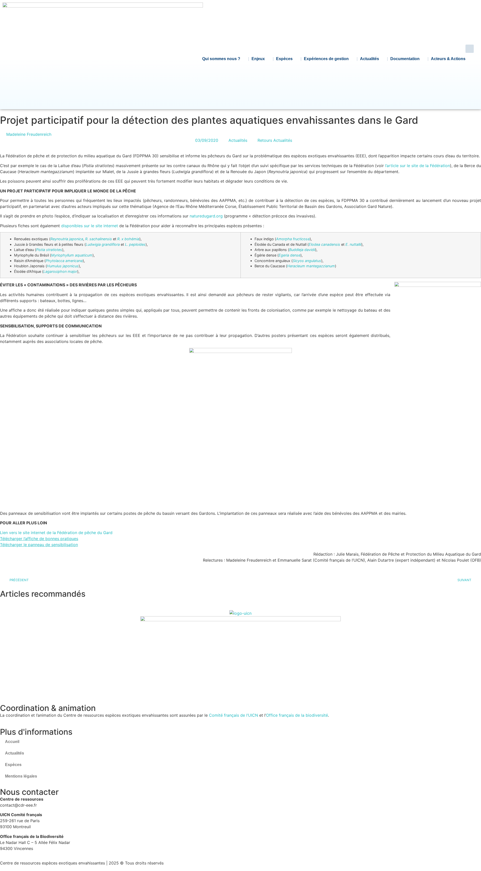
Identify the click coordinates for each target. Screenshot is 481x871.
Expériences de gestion (326, 59)
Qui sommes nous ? (221, 59)
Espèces (284, 59)
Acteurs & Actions (448, 59)
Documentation (405, 59)
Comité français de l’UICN (233, 715)
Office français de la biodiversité (297, 715)
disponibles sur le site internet (89, 225)
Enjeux (258, 59)
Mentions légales (21, 776)
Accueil (12, 741)
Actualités (369, 59)
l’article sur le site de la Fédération (417, 165)
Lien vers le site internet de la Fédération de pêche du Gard (56, 532)
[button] (469, 49)
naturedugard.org (206, 215)
